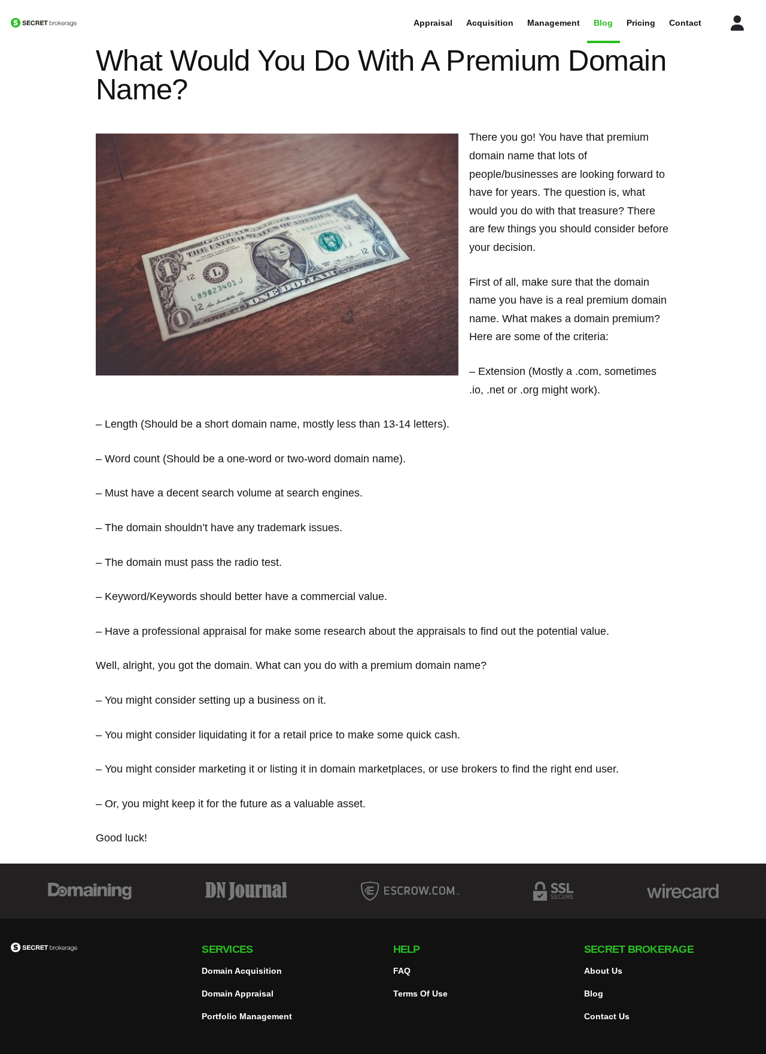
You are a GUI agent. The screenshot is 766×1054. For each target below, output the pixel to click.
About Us (603, 971)
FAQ (402, 971)
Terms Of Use (420, 993)
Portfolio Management (247, 1016)
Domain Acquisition (242, 971)
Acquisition (489, 23)
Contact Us (607, 1016)
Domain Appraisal (237, 993)
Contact (685, 23)
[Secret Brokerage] (84, 23)
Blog (603, 23)
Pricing (641, 23)
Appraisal (433, 23)
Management (553, 23)
